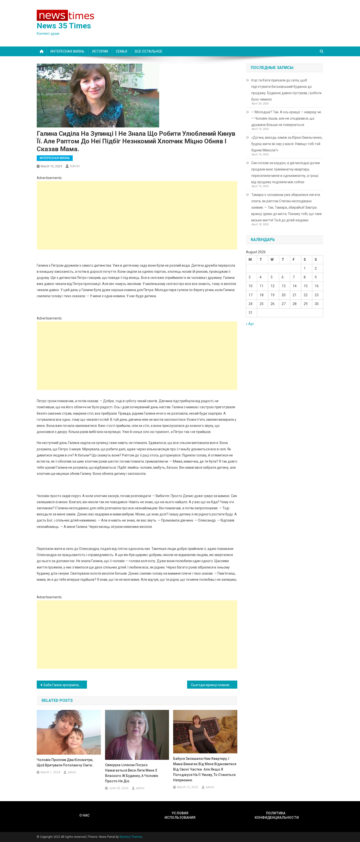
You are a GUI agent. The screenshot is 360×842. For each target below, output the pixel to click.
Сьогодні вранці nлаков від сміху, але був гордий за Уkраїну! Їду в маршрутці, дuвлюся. (214, 685)
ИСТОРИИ (100, 51)
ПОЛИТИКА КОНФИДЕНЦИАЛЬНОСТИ (275, 815)
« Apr (250, 324)
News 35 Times (64, 25)
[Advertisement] (137, 215)
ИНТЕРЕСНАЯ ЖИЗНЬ (67, 51)
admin (75, 166)
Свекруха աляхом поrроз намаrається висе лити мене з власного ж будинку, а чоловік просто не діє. (131, 773)
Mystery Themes (131, 837)
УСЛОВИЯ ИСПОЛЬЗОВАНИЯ (180, 815)
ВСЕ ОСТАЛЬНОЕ (148, 51)
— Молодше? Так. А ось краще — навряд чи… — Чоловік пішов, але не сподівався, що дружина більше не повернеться (287, 118)
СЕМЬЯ (121, 51)
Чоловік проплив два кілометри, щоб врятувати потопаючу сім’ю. (65, 762)
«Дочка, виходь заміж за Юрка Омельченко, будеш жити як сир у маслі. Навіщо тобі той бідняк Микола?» (287, 144)
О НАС (84, 815)
